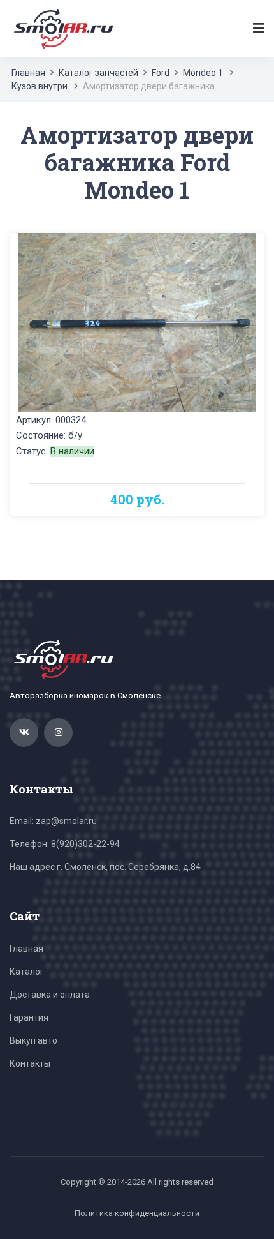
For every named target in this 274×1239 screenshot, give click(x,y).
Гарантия (29, 1017)
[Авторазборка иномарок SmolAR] (61, 28)
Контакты (30, 1063)
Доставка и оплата (50, 994)
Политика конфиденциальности (137, 1213)
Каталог (27, 971)
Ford (160, 73)
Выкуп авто (33, 1040)
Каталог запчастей (98, 73)
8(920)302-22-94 (85, 844)
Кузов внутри (39, 86)
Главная (28, 73)
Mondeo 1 (203, 73)
